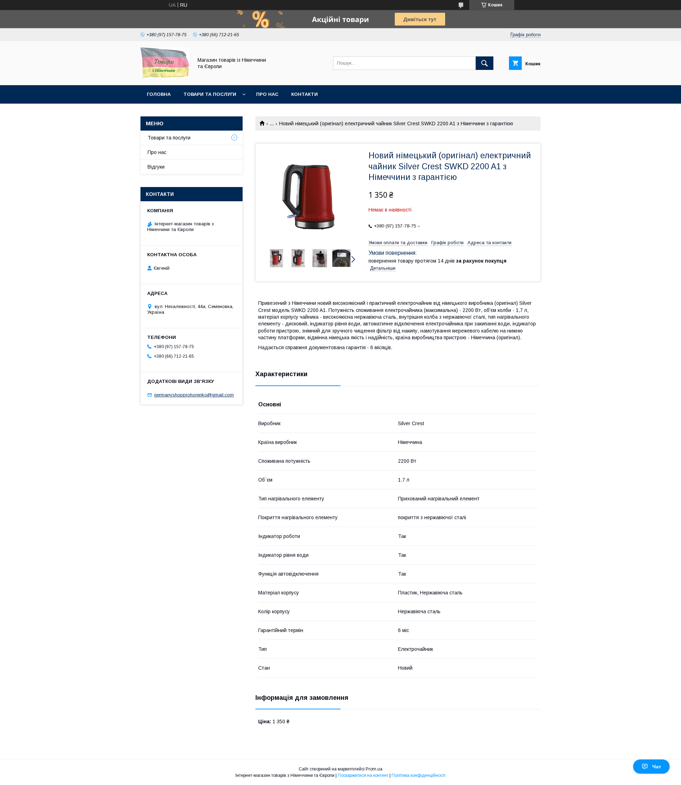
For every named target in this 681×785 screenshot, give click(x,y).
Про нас (267, 94)
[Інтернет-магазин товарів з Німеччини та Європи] (164, 76)
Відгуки (156, 167)
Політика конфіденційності (418, 775)
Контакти (304, 94)
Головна (159, 94)
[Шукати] (484, 63)
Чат (656, 766)
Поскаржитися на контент (363, 775)
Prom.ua (374, 769)
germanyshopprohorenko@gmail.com (194, 394)
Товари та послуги (209, 94)
